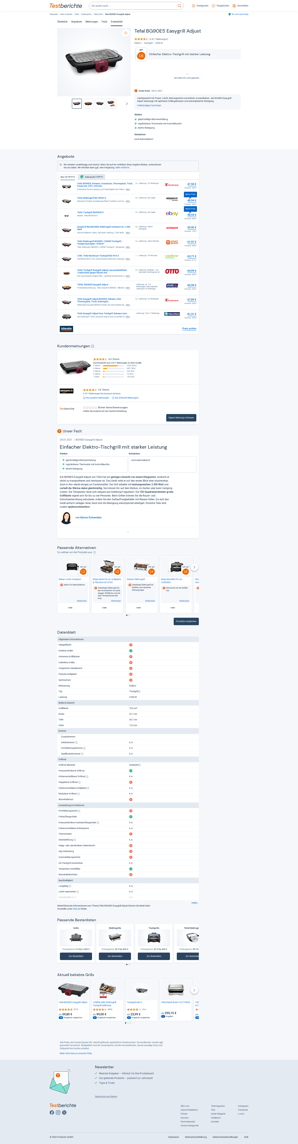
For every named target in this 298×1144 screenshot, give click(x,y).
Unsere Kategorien (190, 1125)
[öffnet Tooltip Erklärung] (92, 346)
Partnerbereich (188, 1121)
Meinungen (92, 21)
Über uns (185, 1106)
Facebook (243, 1110)
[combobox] (132, 5)
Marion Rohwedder (91, 517)
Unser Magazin (218, 1113)
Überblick (62, 21)
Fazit (104, 21)
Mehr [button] (128, 189)
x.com (241, 1113)
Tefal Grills (98, 14)
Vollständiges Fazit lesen (149, 105)
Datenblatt (116, 21)
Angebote (76, 21)
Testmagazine (218, 1106)
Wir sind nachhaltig (240, 14)
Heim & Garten (66, 14)
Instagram (243, 1106)
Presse (184, 1113)
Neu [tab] (68, 177)
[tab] (91, 177)
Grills (77, 14)
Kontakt (215, 1121)
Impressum (173, 1137)
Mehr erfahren (122, 167)
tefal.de (76, 909)
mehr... (195, 903)
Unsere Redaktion (189, 1110)
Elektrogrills (86, 14)
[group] (88, 104)
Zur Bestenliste (76, 957)
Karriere (184, 1118)
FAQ (213, 1110)
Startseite (54, 14)
